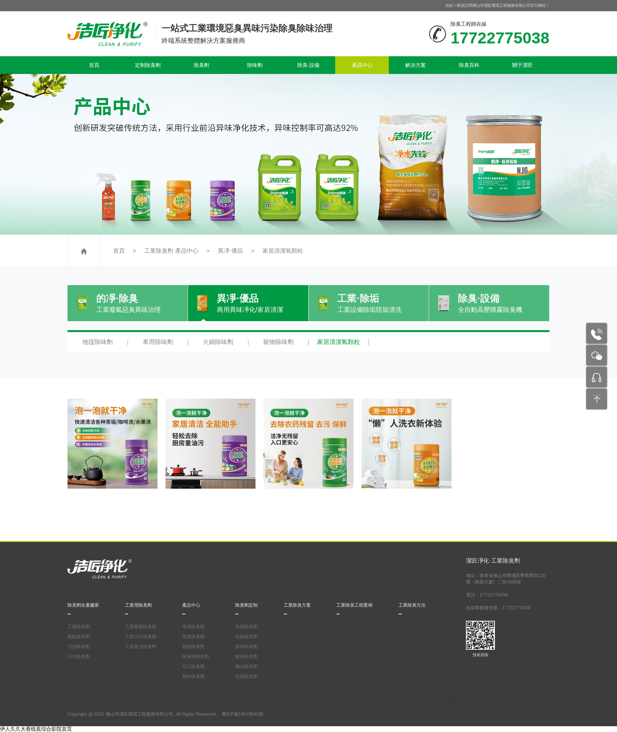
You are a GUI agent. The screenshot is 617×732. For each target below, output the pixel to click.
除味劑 (255, 65)
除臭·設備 (308, 65)
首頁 (94, 65)
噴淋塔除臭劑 (195, 656)
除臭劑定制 (246, 605)
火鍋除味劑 (218, 342)
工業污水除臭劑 (140, 636)
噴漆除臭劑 (193, 636)
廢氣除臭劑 (78, 636)
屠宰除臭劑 (246, 646)
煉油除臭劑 (246, 666)
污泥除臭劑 (78, 646)
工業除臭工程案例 (354, 605)
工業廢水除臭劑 (140, 646)
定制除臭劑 (148, 65)
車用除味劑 (158, 342)
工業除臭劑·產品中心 (171, 251)
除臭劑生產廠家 (83, 605)
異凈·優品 (230, 251)
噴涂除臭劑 (246, 656)
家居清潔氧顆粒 (283, 251)
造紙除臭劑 (246, 626)
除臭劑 (201, 65)
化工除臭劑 (193, 666)
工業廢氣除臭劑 (140, 626)
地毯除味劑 (97, 342)
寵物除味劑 (278, 342)
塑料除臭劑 (193, 676)
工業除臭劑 (78, 626)
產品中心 (362, 65)
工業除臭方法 (411, 605)
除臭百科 (469, 65)
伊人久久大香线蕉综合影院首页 (36, 729)
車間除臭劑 (193, 626)
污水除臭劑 (78, 656)
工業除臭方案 (297, 605)
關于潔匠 (522, 65)
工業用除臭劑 (138, 605)
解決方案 (415, 65)
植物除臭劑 (193, 646)
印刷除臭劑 (246, 636)
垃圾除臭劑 (246, 676)
